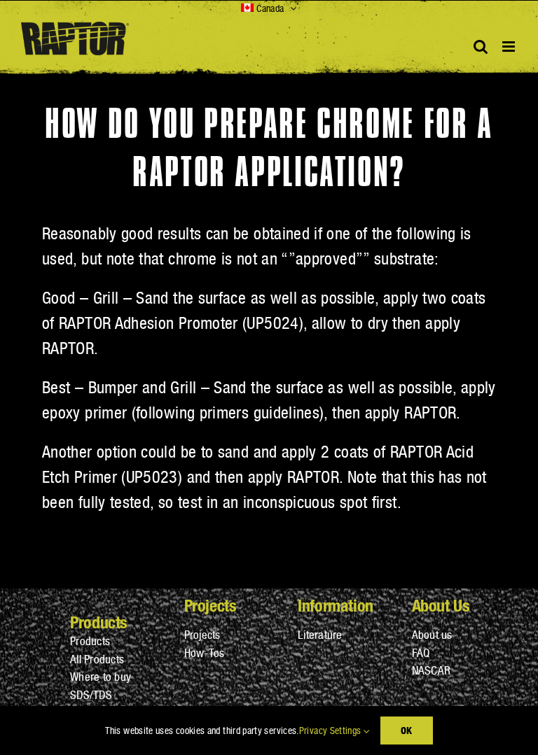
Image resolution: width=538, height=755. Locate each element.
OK (406, 730)
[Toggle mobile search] (481, 46)
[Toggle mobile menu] (509, 46)
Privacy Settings (331, 730)
